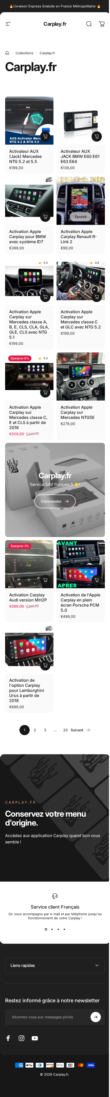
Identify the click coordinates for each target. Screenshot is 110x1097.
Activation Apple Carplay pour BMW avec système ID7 (27, 236)
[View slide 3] (58, 929)
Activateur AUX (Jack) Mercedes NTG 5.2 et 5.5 (25, 156)
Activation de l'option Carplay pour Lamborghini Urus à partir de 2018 (26, 690)
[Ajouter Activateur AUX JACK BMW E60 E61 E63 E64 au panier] (97, 136)
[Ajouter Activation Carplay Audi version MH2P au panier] (45, 580)
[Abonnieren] (92, 1002)
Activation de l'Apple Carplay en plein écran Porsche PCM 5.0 (80, 602)
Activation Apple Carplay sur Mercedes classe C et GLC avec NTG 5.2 (81, 319)
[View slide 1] (46, 929)
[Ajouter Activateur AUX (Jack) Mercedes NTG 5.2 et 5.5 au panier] (45, 136)
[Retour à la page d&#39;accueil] (7, 53)
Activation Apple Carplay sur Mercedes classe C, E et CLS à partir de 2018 (28, 417)
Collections (24, 53)
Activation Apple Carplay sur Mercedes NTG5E (78, 412)
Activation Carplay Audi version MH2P (28, 597)
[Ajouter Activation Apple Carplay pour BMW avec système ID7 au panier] (45, 217)
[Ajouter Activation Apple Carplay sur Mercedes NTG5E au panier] (97, 392)
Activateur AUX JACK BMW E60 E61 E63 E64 (80, 156)
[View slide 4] (64, 929)
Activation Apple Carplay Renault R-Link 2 (79, 236)
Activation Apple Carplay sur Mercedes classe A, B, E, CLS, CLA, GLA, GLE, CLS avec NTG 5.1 (29, 324)
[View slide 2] (52, 929)
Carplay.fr (54, 24)
